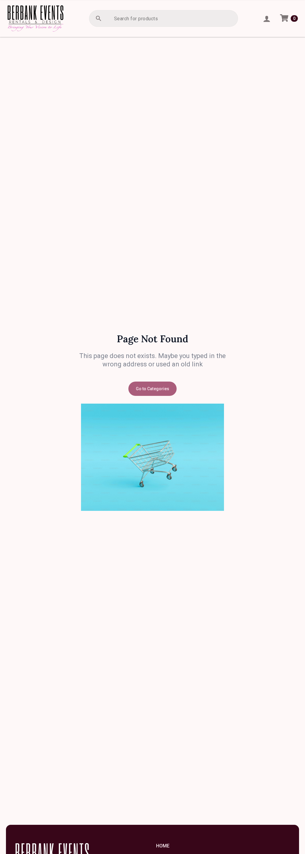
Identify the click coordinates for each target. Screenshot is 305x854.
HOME (162, 846)
